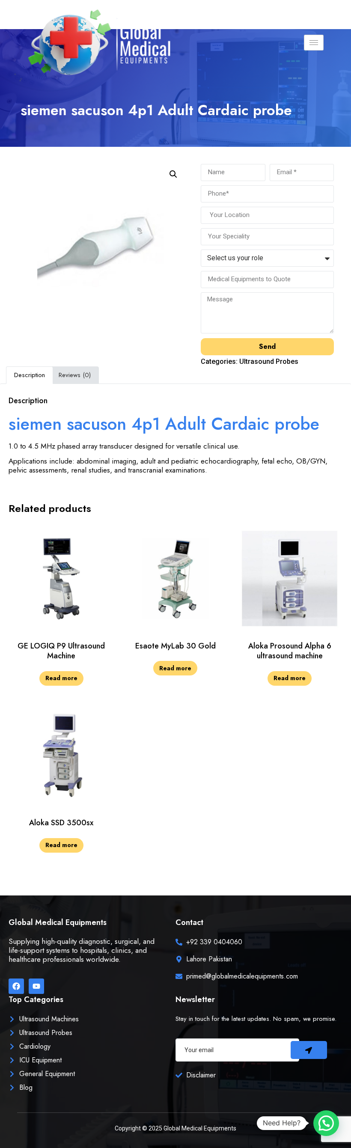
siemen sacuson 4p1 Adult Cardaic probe (164, 423)
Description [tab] (29, 375)
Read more (61, 678)
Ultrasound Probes (268, 361)
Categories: (220, 361)
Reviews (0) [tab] (75, 375)
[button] (173, 174)
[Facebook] (16, 986)
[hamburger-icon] (314, 43)
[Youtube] (36, 986)
